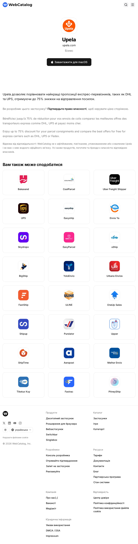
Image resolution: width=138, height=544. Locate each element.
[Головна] (17, 4)
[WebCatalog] (5, 413)
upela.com (69, 45)
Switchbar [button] (51, 434)
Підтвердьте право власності (67, 108)
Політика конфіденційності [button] (108, 503)
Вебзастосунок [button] (54, 429)
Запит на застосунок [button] (58, 466)
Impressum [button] (52, 535)
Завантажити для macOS (71, 62)
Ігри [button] (95, 423)
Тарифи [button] (97, 455)
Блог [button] (96, 471)
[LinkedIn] (9, 423)
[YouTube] (14, 423)
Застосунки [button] (100, 418)
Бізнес (69, 50)
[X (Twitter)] (4, 423)
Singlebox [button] (51, 439)
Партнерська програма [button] (107, 476)
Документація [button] (101, 460)
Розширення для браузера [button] (61, 423)
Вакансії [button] (51, 503)
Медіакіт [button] (51, 508)
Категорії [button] (98, 429)
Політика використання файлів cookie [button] (111, 509)
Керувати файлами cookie (15, 437)
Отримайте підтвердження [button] (61, 460)
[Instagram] (20, 423)
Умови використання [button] (58, 525)
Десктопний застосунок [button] (60, 418)
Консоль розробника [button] (58, 455)
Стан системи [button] (101, 482)
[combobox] (21, 430)
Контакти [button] (98, 466)
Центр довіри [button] (101, 497)
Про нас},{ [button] (52, 497)
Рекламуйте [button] (53, 471)
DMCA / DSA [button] (53, 530)
